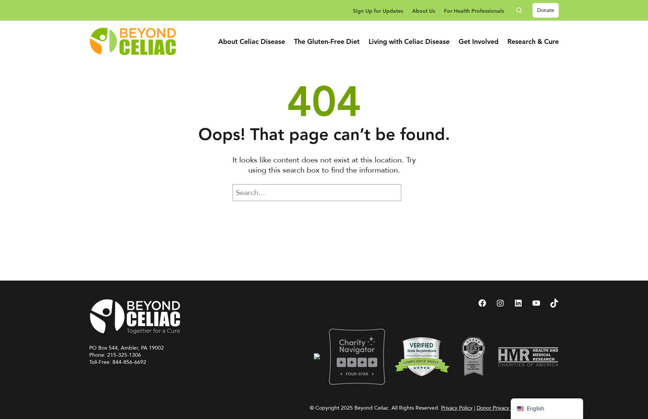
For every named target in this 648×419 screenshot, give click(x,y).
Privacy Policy (456, 407)
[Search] (412, 192)
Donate (545, 10)
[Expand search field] (522, 10)
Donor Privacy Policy (500, 407)
